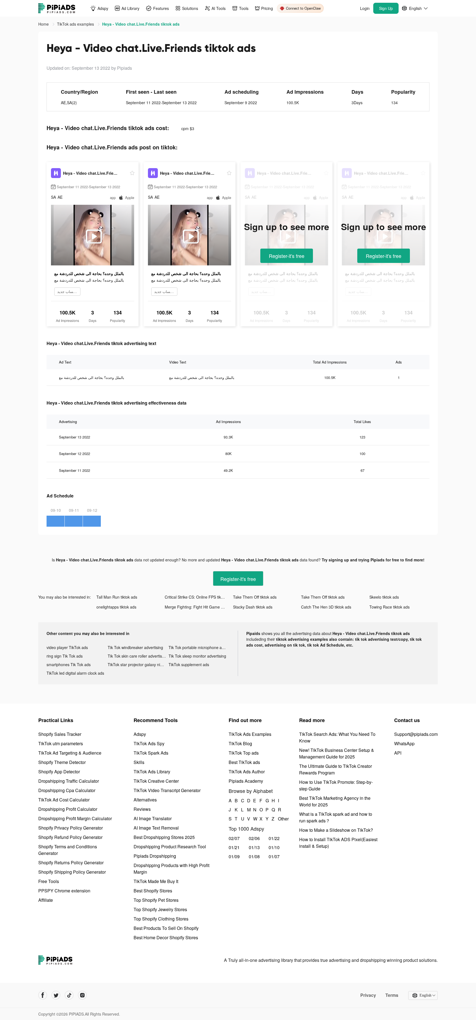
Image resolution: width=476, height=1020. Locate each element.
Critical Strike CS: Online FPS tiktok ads (199, 597)
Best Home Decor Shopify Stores (166, 937)
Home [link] (44, 24)
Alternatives (145, 799)
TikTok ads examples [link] (76, 24)
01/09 (234, 856)
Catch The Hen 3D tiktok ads (326, 607)
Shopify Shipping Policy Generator (72, 872)
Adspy (140, 734)
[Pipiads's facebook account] (42, 995)
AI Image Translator (153, 818)
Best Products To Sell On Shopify (166, 928)
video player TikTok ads (67, 647)
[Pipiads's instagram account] (82, 995)
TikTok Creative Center (156, 781)
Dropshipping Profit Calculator (67, 809)
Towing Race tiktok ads (389, 607)
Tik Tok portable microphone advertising (199, 647)
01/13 (254, 847)
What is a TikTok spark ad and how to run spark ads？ (335, 817)
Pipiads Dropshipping (155, 856)
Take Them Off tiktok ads (255, 597)
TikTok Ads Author (247, 771)
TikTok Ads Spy (149, 743)
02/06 (254, 838)
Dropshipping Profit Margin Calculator (75, 818)
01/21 (234, 847)
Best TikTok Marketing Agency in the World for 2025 (334, 801)
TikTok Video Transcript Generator (167, 790)
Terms (391, 995)
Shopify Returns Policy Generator (71, 862)
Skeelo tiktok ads (384, 597)
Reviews (142, 809)
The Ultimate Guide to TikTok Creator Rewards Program (335, 769)
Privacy (368, 995)
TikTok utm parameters (60, 743)
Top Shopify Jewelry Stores (160, 909)
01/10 (274, 847)
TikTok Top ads (244, 753)
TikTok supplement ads (189, 664)
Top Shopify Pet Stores (156, 900)
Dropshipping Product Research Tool (170, 846)
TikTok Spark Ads (151, 753)
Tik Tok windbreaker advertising (135, 647)
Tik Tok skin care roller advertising (137, 656)
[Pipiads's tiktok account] (69, 995)
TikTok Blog (240, 743)
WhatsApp (404, 743)
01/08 (254, 856)
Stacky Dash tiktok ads (252, 607)
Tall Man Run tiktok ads (116, 597)
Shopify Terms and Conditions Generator (67, 849)
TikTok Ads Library (152, 771)
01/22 (274, 838)
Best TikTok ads (244, 762)
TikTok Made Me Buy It (156, 881)
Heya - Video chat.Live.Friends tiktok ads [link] (141, 24)
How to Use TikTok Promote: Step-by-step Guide (336, 785)
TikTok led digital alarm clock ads (75, 673)
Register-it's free (286, 255)
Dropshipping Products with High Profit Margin (171, 868)
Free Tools (48, 881)
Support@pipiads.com (416, 734)
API (397, 753)
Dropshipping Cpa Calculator (66, 790)
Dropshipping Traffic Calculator (68, 781)
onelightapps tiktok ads (116, 607)
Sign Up (386, 8)
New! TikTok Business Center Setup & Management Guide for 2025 (336, 753)
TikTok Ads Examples (250, 734)
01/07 (274, 856)
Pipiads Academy (246, 781)
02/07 (234, 838)
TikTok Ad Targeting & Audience (69, 753)
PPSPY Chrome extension (64, 890)
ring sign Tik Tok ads (65, 656)
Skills (139, 762)
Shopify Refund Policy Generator (70, 837)
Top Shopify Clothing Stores (161, 919)
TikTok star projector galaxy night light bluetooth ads (138, 664)
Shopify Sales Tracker (59, 734)
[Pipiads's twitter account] (56, 995)
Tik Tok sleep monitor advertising (197, 656)
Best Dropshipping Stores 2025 (164, 837)
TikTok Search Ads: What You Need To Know (337, 737)
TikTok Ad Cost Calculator (64, 799)
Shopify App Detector (59, 771)
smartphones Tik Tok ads (69, 664)
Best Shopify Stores (153, 890)
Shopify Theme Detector (62, 762)
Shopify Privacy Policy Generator (70, 828)
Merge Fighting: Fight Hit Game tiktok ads (199, 607)
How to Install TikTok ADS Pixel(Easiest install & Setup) (338, 842)
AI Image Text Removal (156, 828)
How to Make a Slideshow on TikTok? (336, 830)
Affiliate (45, 900)
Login (365, 8)
